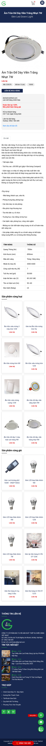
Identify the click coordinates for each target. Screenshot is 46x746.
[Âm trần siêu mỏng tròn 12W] (34, 349)
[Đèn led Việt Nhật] (4, 3)
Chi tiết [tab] (6, 138)
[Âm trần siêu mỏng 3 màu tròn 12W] (11, 312)
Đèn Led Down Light (22, 16)
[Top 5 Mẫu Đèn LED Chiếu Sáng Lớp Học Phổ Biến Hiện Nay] (6, 653)
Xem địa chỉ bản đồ (10, 126)
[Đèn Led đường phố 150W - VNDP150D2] (11, 466)
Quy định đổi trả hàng (10, 701)
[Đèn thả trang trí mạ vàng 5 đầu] (11, 577)
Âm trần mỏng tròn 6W (12, 363)
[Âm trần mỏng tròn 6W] (11, 349)
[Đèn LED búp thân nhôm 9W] (34, 467)
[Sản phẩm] (41, 715)
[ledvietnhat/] (4, 712)
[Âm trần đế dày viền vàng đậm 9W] (34, 386)
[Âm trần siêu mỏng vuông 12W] (11, 386)
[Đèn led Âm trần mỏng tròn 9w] (34, 312)
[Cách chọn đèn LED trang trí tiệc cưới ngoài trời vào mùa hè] (6, 677)
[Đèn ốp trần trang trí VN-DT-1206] (34, 540)
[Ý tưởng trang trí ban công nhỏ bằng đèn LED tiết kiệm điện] (6, 669)
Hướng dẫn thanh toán (11, 695)
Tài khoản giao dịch (9, 698)
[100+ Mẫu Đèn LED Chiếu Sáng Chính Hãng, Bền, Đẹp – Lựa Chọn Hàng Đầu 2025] (6, 661)
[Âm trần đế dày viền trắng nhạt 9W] (34, 423)
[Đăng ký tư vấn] (41, 722)
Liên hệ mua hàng (12, 91)
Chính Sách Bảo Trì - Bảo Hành (13, 692)
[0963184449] (41, 729)
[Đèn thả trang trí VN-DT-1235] (34, 577)
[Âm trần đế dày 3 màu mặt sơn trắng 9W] (11, 423)
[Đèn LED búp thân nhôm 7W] (11, 540)
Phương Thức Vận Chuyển (12, 705)
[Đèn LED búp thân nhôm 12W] (34, 503)
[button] (42, 28)
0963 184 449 (25, 743)
